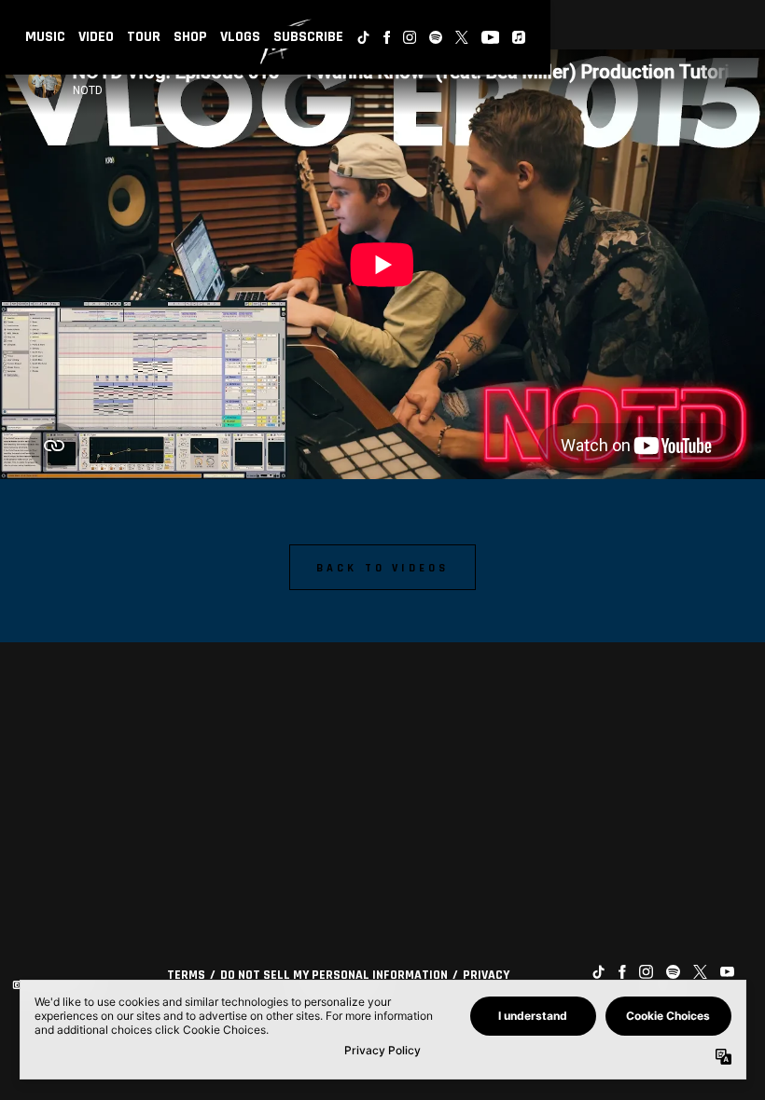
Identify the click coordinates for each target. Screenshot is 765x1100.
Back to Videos (383, 568)
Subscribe (308, 37)
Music (45, 37)
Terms (186, 975)
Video (96, 37)
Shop (190, 37)
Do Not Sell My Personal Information (334, 975)
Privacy (486, 975)
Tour (143, 37)
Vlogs (240, 37)
